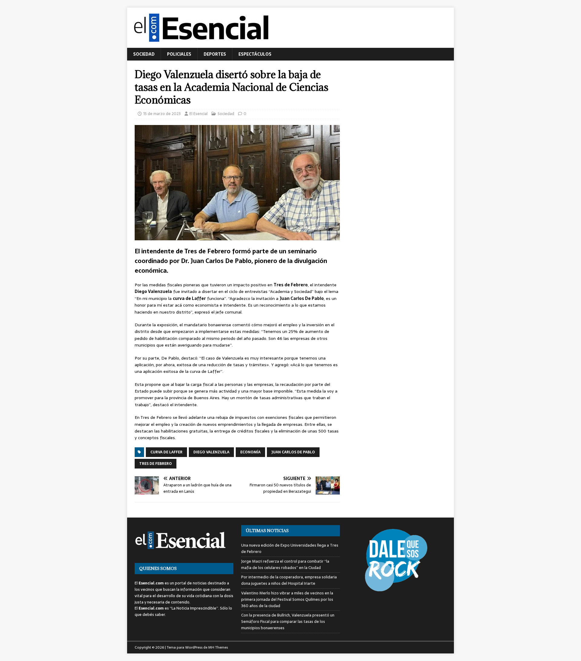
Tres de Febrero (155, 464)
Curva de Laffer (166, 452)
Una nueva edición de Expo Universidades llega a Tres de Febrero (289, 548)
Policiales (179, 54)
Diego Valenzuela (211, 452)
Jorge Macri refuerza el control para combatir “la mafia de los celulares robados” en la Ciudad (285, 564)
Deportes (215, 54)
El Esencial (198, 113)
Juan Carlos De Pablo (293, 452)
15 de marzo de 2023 (162, 113)
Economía (250, 452)
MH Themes (218, 647)
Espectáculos (254, 54)
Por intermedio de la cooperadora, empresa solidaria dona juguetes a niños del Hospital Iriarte (289, 580)
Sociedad (144, 54)
